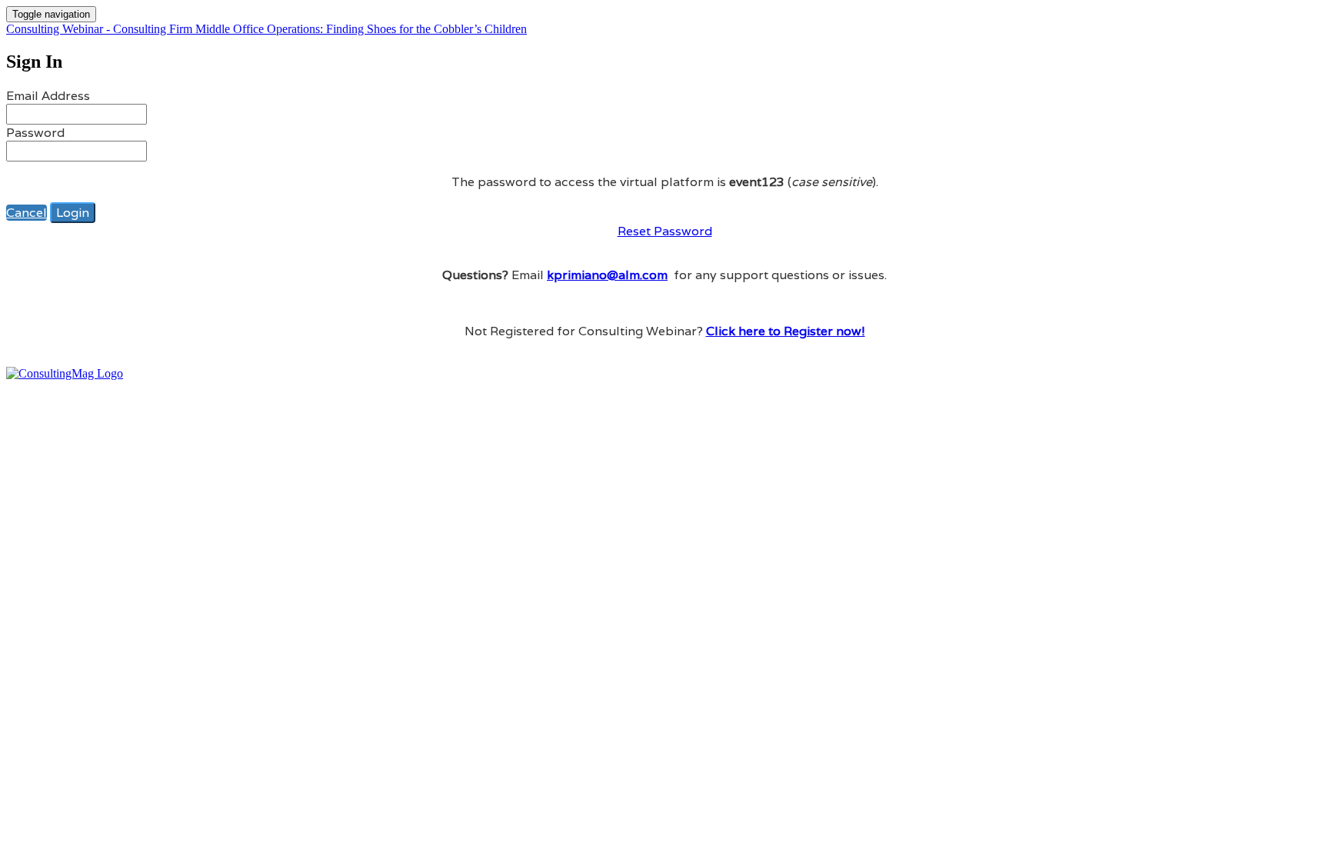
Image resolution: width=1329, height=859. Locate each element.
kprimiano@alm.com (607, 275)
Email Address (48, 96)
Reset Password (665, 231)
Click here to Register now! (785, 331)
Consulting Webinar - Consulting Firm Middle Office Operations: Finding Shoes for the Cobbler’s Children (266, 28)
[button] (26, 213)
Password (35, 133)
